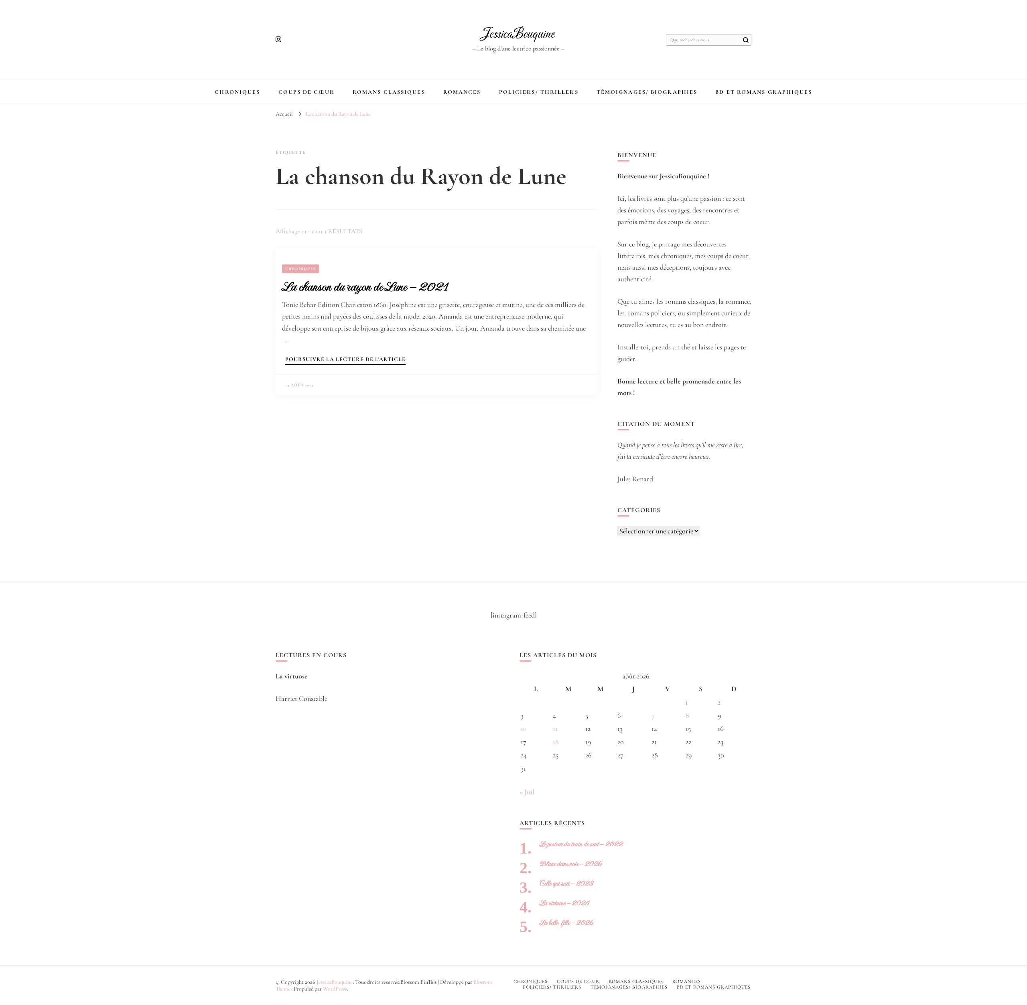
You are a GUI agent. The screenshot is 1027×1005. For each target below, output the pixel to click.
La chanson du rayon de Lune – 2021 (365, 286)
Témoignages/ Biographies (647, 92)
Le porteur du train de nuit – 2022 (581, 844)
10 (524, 728)
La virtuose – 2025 (564, 903)
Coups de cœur (306, 92)
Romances (462, 92)
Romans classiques (389, 92)
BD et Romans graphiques (763, 92)
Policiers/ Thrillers (538, 92)
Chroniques (237, 92)
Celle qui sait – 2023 (566, 883)
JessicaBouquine (518, 34)
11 (555, 728)
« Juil (527, 791)
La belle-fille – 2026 (566, 923)
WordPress (335, 988)
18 (556, 741)
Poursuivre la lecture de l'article (345, 360)
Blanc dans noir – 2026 (571, 864)
